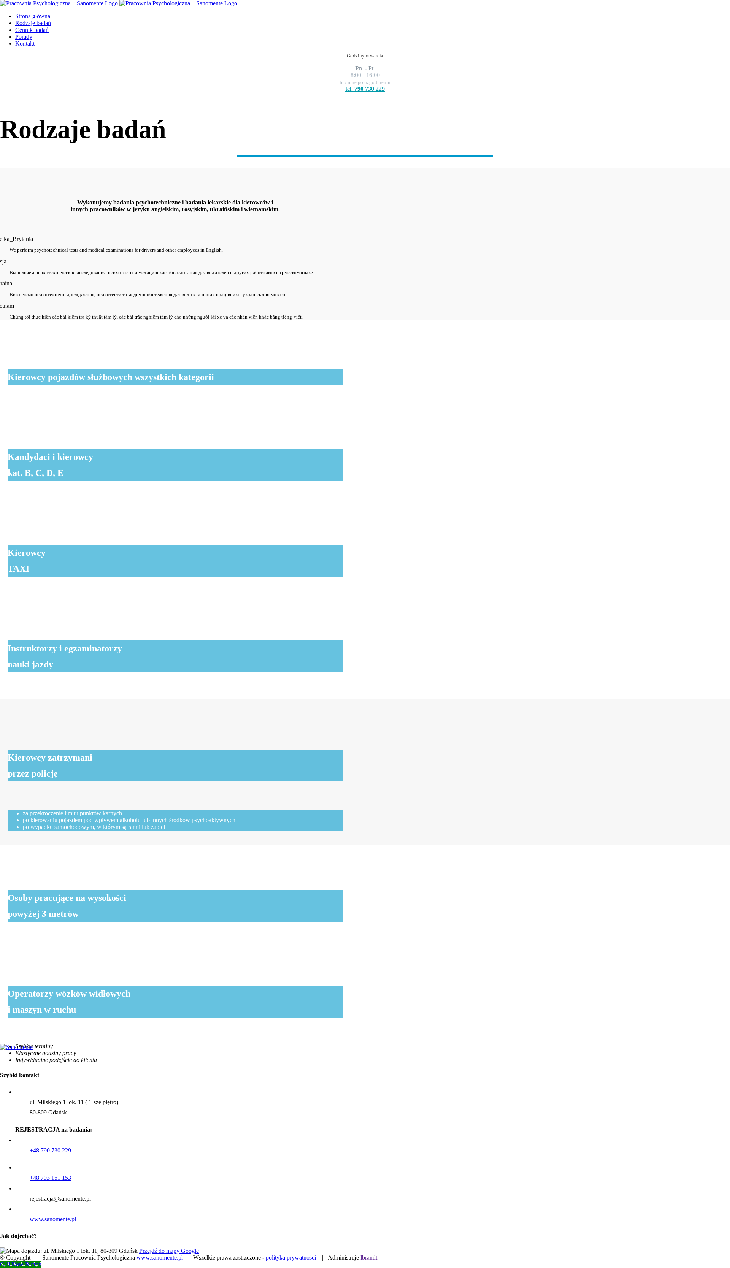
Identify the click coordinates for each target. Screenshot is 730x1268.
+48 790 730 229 (50, 1150)
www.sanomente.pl (53, 1219)
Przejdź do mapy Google (169, 1250)
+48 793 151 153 (50, 1177)
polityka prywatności (291, 1257)
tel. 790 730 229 (365, 89)
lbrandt (368, 1257)
